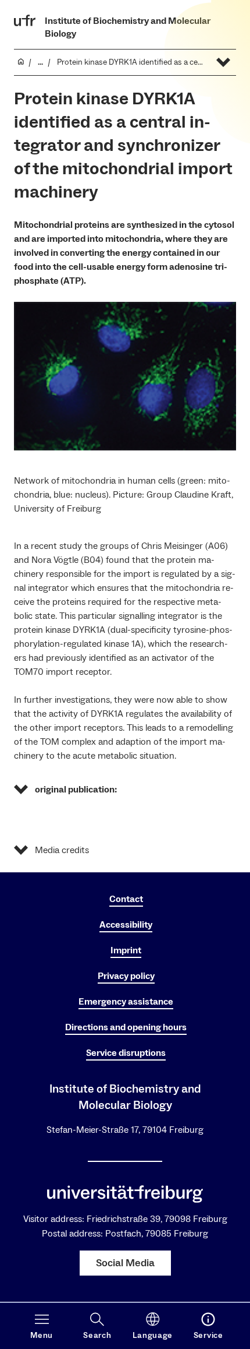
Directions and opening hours (126, 1027)
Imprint (125, 950)
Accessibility (125, 925)
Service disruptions (126, 1053)
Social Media (125, 1263)
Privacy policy (126, 976)
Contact (126, 899)
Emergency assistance (125, 1002)
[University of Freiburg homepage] (25, 20)
